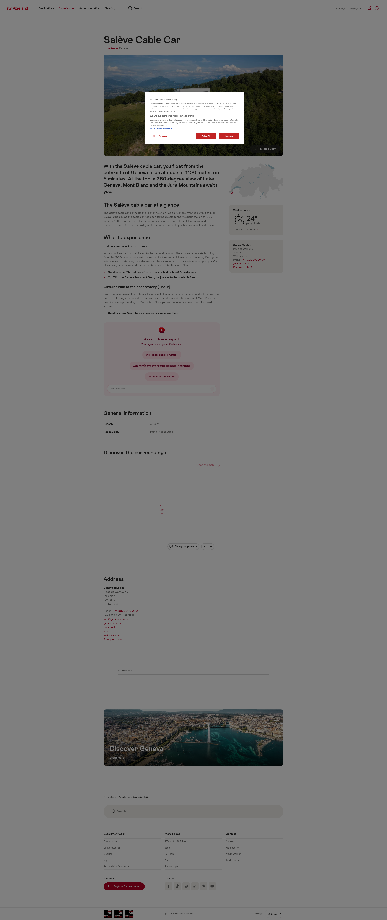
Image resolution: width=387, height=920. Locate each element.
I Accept (229, 136)
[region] (194, 118)
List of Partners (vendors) (161, 128)
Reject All (206, 136)
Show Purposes (160, 136)
